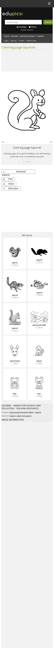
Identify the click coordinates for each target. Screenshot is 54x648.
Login (6, 41)
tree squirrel (26, 416)
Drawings (22, 27)
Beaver (39, 361)
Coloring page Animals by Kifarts (21, 412)
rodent (18, 416)
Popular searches (27, 30)
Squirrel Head (15, 361)
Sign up (13, 41)
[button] (11, 189)
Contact (21, 41)
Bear (15, 394)
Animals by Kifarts (27, 36)
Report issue (31, 41)
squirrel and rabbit (39, 325)
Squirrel (40, 36)
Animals (14, 36)
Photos (34, 27)
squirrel (15, 263)
